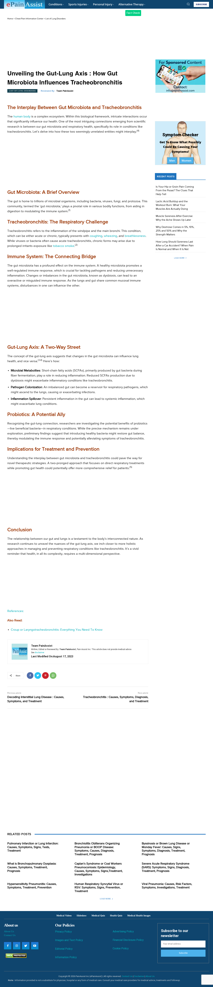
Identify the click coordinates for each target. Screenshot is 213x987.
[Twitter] (37, 675)
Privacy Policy (63, 931)
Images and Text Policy (69, 940)
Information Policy (66, 957)
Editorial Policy (64, 948)
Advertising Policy (123, 931)
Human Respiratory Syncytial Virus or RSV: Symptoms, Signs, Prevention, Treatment (99, 888)
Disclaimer (139, 976)
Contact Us (9, 935)
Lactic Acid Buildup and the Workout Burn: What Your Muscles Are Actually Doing (172, 205)
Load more (179, 258)
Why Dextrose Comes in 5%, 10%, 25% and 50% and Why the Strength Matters (175, 231)
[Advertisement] (77, 45)
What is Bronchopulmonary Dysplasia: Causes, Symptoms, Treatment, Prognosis (31, 867)
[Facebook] (30, 675)
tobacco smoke (63, 246)
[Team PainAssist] (20, 652)
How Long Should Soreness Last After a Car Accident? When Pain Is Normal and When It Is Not (175, 246)
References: (15, 611)
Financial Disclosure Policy (128, 940)
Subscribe (183, 953)
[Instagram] (16, 945)
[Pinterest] (45, 675)
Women (186, 160)
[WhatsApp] (53, 675)
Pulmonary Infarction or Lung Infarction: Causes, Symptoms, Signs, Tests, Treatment (32, 847)
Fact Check (133, 12)
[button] (188, 3)
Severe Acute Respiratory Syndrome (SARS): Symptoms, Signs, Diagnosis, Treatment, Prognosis (165, 867)
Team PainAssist (64, 91)
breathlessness (135, 236)
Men (172, 160)
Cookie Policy (121, 948)
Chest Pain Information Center (29, 19)
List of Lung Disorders (55, 19)
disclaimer (39, 652)
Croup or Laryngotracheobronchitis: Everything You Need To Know (57, 629)
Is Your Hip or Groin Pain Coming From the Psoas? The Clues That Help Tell (175, 191)
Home (10, 19)
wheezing (110, 236)
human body (21, 116)
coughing (96, 236)
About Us (9, 931)
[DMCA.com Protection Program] (15, 957)
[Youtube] (34, 945)
